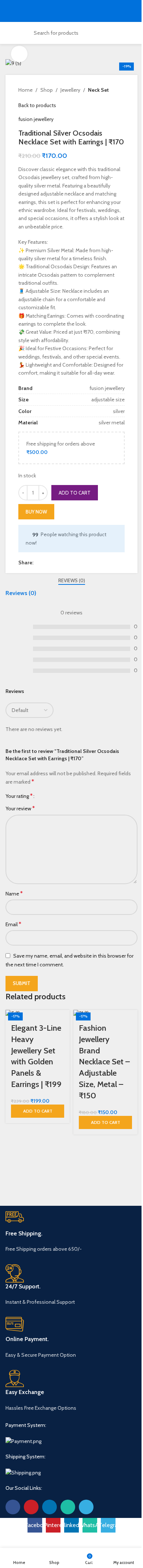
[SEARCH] (108, 33)
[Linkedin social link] (55, 563)
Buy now (36, 512)
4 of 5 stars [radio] (59, 796)
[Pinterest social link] (46, 563)
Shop (46, 90)
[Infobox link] (72, 1232)
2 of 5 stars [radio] (48, 796)
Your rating (19, 796)
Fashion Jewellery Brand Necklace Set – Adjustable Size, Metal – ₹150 (104, 1062)
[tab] (71, 580)
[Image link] (23, 1440)
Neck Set (98, 90)
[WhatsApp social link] (64, 563)
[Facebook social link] (37, 563)
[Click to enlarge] (19, 54)
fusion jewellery (36, 119)
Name (14, 893)
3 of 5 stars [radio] (53, 796)
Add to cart (75, 493)
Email (13, 924)
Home (25, 90)
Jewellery (70, 90)
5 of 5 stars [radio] (64, 796)
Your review (20, 808)
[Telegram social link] (73, 563)
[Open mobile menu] (8, 11)
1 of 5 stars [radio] (42, 796)
